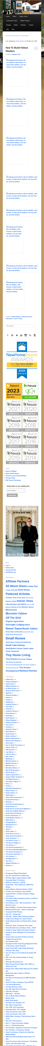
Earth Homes (24, 589)
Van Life (8, 861)
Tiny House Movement (13, 984)
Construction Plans (11, 20)
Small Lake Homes (15, 645)
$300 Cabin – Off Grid (13, 994)
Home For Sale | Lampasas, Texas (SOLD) (19, 982)
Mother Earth (10, 998)
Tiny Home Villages (25, 659)
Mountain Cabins (16, 613)
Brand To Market (11, 471)
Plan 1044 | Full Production (15, 1007)
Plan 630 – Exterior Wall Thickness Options (20, 916)
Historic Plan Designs (13, 741)
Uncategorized (12, 670)
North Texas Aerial (12, 1000)
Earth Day (9, 716)
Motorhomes (11, 609)
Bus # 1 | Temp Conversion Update (17, 1023)
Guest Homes (29, 597)
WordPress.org (11, 572)
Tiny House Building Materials (14, 664)
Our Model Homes (12, 779)
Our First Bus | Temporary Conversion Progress (21, 1028)
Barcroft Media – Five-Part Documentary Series (21, 907)
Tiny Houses (24, 667)
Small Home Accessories (14, 634)
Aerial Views (10, 684)
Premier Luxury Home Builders (16, 476)
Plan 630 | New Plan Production (16, 989)
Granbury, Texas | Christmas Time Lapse (19, 925)
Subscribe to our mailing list (18, 486)
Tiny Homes (11, 658)
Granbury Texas (11, 598)
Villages (8, 25)
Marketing (8, 607)
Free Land (9, 725)
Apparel (8, 693)
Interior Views (25, 601)
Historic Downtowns (12, 738)
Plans (27, 624)
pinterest (12, 335)
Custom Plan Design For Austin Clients (19, 919)
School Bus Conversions (14, 632)
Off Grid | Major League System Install (18, 878)
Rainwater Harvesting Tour (14, 962)
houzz (35, 335)
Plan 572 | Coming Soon (14, 1021)
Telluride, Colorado (12, 991)
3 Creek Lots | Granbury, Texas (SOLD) (18, 891)
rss (30, 335)
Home (8, 16)
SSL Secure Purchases (13, 480)
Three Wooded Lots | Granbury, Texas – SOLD (21, 928)
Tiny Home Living (18, 655)
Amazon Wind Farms (13, 691)
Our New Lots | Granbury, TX (15, 1003)
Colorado (14, 590)
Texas (7, 829)
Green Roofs (21, 598)
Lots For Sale (30, 604)
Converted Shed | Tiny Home (15, 880)
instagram (26, 335)
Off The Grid (13, 617)
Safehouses (9, 318)
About (14, 16)
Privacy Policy (10, 478)
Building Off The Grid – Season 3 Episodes (20, 909)
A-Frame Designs (11, 682)
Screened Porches (28, 632)
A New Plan (32, 586)
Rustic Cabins (29, 628)
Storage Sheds (10, 822)
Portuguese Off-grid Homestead (16, 873)
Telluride (8, 827)
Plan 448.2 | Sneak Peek (13, 1005)
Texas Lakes (28, 648)
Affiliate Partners (17, 581)
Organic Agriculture (15, 621)
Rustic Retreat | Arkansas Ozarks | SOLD (19, 889)
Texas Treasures (12, 651)
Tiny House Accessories (14, 662)
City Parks (9, 706)
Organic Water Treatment (14, 777)
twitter (17, 335)
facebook (8, 335)
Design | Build (23, 16)
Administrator (20, 41)
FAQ (7, 29)
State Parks (9, 820)
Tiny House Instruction (12, 668)
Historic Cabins (11, 601)
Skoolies (8, 802)
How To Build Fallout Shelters (15, 996)
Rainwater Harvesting (13, 788)
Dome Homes (10, 713)
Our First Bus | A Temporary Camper (18, 1030)
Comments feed (11, 570)
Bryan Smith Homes (12, 473)
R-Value (8, 786)
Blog (13, 29)
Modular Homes (28, 607)
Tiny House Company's (29, 664)
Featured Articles (27, 317)
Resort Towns (14, 628)
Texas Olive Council (12, 834)
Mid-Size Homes (16, 607)
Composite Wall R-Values (14, 912)
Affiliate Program (25, 20)
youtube (21, 335)
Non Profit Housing (12, 770)
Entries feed (10, 568)
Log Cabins (21, 604)
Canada (8, 590)
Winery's (8, 865)
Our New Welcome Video (14, 987)
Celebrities (9, 702)
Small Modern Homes (14, 648)
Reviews (23, 25)
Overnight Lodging (15, 624)
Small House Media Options (15, 811)
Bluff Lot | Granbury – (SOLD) (15, 882)
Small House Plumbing (13, 813)
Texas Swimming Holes (13, 836)
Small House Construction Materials (18, 642)
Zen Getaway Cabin (12, 941)
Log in (8, 565)
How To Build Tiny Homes (14, 745)
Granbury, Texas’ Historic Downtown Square (20, 930)
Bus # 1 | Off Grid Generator (15, 1025)
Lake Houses (11, 604)
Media (16, 25)
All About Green (16, 586)
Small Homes (15, 638)
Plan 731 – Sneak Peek (13, 914)
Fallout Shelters (16, 317)
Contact (31, 25)
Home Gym (9, 743)
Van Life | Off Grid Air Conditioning (17, 875)
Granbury (9, 727)
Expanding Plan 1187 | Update (16, 1009)
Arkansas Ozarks (11, 695)
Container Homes (11, 711)
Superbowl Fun (11, 825)
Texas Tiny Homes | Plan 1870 (15, 1012)
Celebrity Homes (11, 704)
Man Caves (9, 756)
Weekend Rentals (28, 670)
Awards (8, 697)
